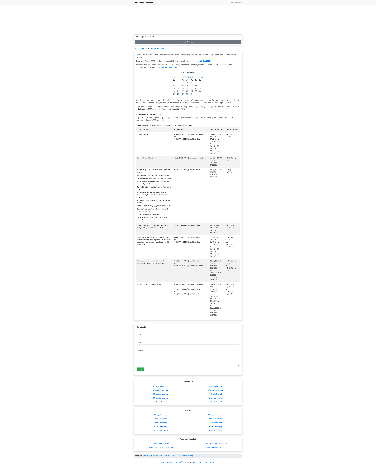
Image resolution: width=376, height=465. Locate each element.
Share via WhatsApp (157, 48)
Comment (140, 351)
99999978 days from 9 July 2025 (215, 444)
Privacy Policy (203, 462)
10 (192, 86)
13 (174, 88)
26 (200, 91)
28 (178, 94)
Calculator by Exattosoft (143, 3)
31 (192, 94)
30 (187, 94)
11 (196, 86)
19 (200, 88)
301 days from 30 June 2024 (160, 444)
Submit (140, 369)
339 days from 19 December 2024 (215, 447)
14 (178, 88)
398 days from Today (169, 67)
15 (183, 88)
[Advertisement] (188, 20)
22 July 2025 (205, 61)
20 (174, 91)
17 (192, 88)
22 (183, 91)
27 (174, 94)
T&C (193, 462)
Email (139, 342)
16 (187, 88)
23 (187, 91)
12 (200, 86)
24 (192, 91)
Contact (212, 462)
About (187, 462)
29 (183, 94)
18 (196, 88)
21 (178, 91)
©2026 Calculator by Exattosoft (172, 462)
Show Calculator (188, 42)
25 (196, 91)
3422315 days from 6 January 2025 (160, 447)
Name (139, 334)
